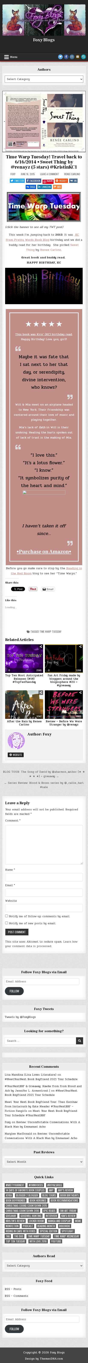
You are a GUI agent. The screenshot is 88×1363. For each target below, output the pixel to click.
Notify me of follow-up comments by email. (39, 916)
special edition (48, 1231)
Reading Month (46, 1226)
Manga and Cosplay (59, 1221)
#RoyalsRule (54, 1185)
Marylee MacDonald (18, 1134)
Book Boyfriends (15, 1200)
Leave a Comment (49, 174)
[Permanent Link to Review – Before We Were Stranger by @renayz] (64, 704)
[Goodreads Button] (77, 56)
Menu (13, 57)
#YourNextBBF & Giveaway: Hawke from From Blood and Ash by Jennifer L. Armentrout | (43, 1088)
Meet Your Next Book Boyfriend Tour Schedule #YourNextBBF (41, 1113)
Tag (8, 1236)
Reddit (63, 180)
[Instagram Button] (72, 56)
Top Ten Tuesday (15, 1241)
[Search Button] (83, 56)
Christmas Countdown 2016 (22, 1211)
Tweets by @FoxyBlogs (20, 1017)
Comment (13, 820)
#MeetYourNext (15, 1185)
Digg (32, 187)
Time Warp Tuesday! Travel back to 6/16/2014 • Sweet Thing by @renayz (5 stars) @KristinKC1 (44, 162)
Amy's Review (65, 1190)
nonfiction (12, 1226)
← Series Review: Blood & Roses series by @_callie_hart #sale (44, 785)
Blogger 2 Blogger (27, 1195)
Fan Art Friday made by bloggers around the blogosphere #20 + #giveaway (64, 680)
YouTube (56, 1241)
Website (17, 755)
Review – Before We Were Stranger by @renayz (64, 723)
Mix (59, 187)
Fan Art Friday (68, 1211)
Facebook (35, 180)
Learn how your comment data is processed (41, 944)
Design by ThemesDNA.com (44, 1359)
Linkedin (46, 187)
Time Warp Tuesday (50, 631)
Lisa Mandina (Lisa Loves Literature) (30, 1075)
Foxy (12, 174)
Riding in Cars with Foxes (20, 1231)
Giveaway (11, 1216)
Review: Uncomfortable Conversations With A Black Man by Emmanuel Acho (42, 1124)
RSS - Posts (13, 1289)
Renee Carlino (72, 174)
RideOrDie (64, 1226)
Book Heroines (38, 1200)
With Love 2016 (38, 1241)
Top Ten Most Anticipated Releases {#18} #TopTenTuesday (24, 678)
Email (10, 885)
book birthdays (69, 1195)
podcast (28, 1226)
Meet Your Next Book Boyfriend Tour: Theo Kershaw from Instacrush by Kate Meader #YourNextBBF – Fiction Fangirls (41, 1106)
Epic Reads (49, 1211)
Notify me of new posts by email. (32, 923)
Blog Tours (49, 1195)
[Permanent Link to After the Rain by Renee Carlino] (24, 704)
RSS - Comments (16, 1296)
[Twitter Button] (60, 56)
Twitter (19, 180)
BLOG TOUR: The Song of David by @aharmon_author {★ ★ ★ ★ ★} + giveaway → (44, 774)
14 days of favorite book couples (25, 1190)
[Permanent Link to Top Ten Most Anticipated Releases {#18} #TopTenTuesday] (24, 658)
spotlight (68, 1231)
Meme (78, 1221)
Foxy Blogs (44, 40)
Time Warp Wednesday (66, 1236)
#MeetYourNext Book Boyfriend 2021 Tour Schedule (41, 1079)
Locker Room (36, 1221)
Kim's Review (68, 1216)
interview (51, 1216)
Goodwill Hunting (31, 1216)
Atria (9, 1195)
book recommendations (64, 1200)
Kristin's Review (15, 1221)
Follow (14, 991)
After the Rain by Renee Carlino (24, 723)
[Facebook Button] (66, 56)
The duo (18, 1236)
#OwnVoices (36, 1185)
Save (50, 181)
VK (75, 180)
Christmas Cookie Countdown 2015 (26, 1206)
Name (10, 870)
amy (51, 1190)
